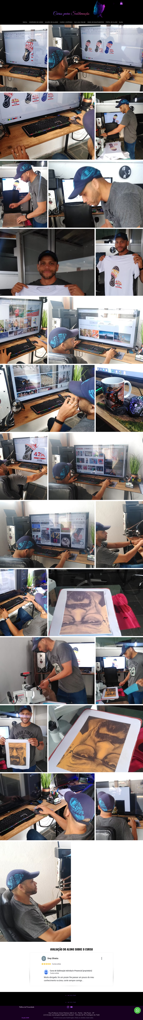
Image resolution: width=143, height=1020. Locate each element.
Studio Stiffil (25, 1018)
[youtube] (71, 1007)
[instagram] (68, 1007)
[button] (121, 3)
